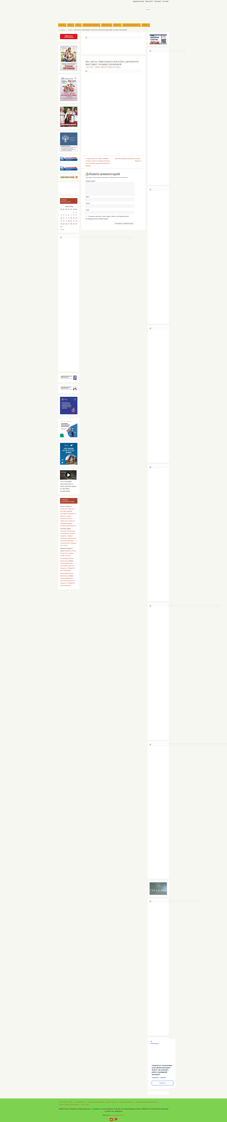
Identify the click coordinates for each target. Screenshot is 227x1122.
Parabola (113, 1115)
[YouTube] (111, 1119)
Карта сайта (85, 1104)
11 (64, 218)
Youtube (165, 1)
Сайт (87, 210)
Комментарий (91, 181)
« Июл (62, 229)
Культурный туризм (65, 1102)
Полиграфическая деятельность (146, 1102)
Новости (104, 67)
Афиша (70, 30)
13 (69, 218)
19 (66, 221)
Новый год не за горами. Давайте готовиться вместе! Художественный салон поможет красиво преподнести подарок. (97, 162)
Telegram (157, 1)
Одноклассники (138, 1)
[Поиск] (162, 10)
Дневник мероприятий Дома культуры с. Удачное (128, 160)
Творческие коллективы (95, 1102)
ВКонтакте (149, 1)
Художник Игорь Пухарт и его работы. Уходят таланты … (68, 553)
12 (66, 218)
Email (88, 203)
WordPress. (120, 1115)
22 (73, 221)
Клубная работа (79, 1102)
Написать (162, 1083)
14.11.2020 (89, 67)
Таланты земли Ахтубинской (69, 1104)
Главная (62, 30)
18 (64, 221)
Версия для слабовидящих (69, 36)
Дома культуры (111, 1102)
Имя (88, 197)
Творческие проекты (126, 1102)
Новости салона (114, 67)
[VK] (115, 1119)
